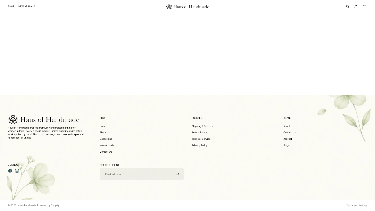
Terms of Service (201, 138)
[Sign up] (178, 174)
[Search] (347, 6)
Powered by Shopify (48, 205)
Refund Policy (199, 132)
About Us (105, 132)
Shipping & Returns (202, 126)
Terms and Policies (356, 205)
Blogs (286, 145)
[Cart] (364, 6)
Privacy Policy (200, 145)
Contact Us (106, 151)
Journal (287, 138)
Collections (106, 138)
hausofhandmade (26, 205)
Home (103, 126)
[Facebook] (10, 170)
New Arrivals (107, 145)
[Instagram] (17, 170)
